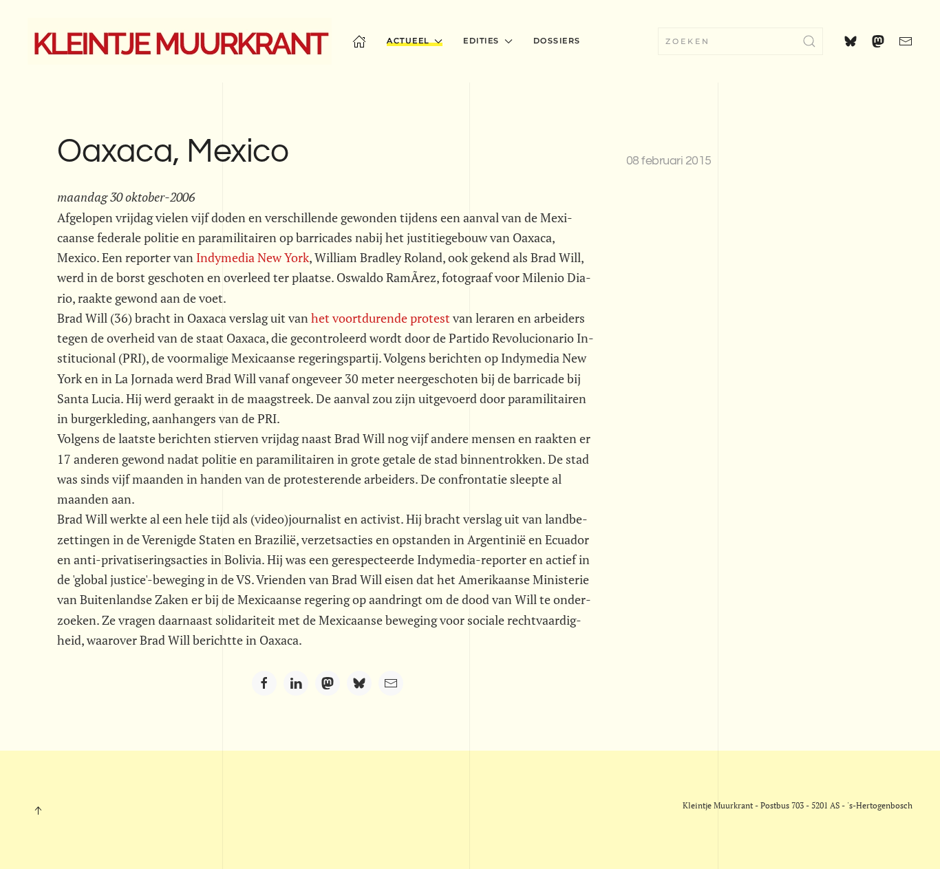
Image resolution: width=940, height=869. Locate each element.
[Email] (390, 683)
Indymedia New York (252, 257)
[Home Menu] (359, 41)
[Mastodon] (327, 683)
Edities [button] (481, 40)
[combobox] (740, 41)
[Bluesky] (359, 683)
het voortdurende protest (380, 318)
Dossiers (557, 40)
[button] (38, 810)
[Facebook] (264, 683)
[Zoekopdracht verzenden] (809, 41)
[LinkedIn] (296, 683)
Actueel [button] (408, 40)
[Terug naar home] (180, 41)
